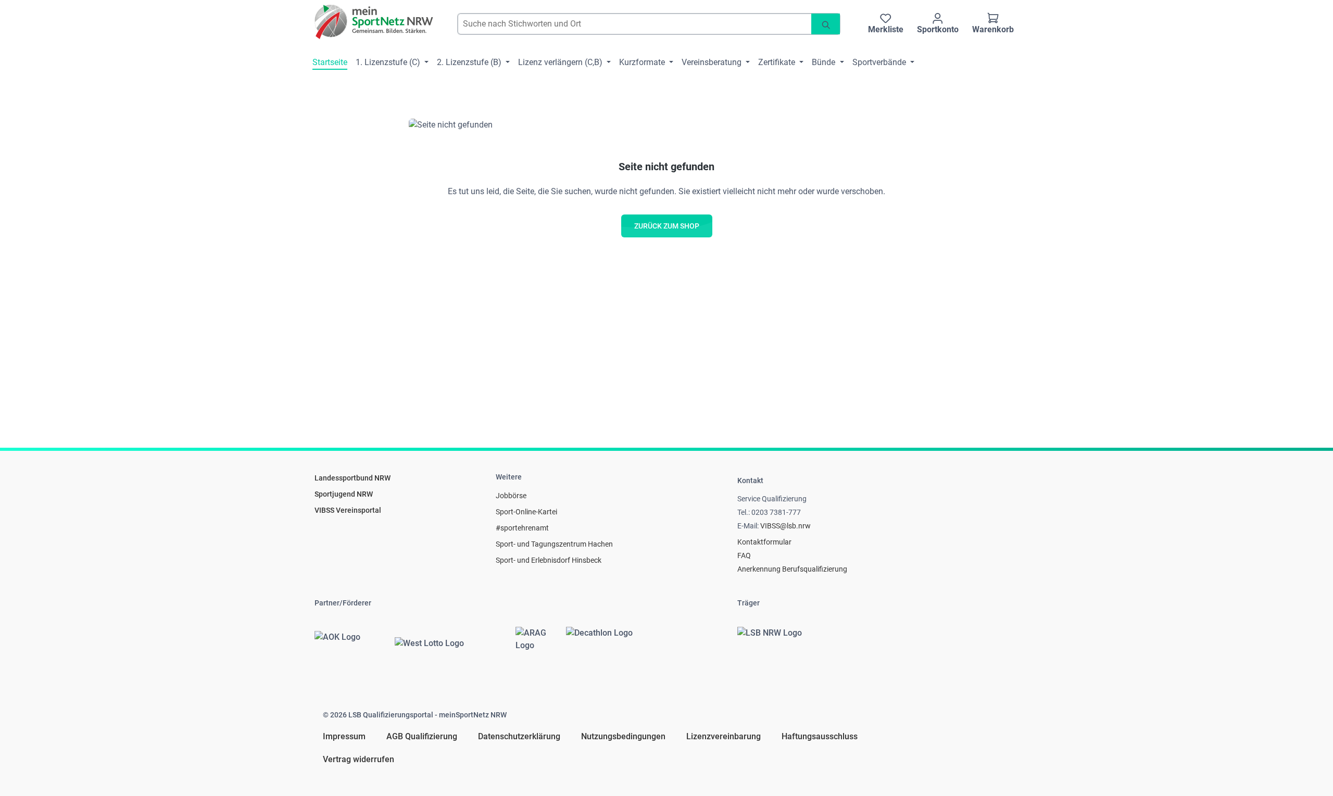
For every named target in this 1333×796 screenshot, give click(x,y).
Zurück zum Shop (666, 226)
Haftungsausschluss (820, 736)
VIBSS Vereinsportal (348, 510)
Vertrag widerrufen (358, 759)
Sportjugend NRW (344, 494)
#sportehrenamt (522, 528)
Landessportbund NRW (353, 478)
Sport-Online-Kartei (526, 512)
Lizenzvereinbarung (723, 736)
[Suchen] (825, 24)
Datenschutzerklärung (519, 736)
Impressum (344, 736)
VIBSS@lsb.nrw (785, 526)
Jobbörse (511, 495)
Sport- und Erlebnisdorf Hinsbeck (548, 560)
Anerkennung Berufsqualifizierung (792, 569)
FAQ (744, 555)
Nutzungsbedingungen (623, 736)
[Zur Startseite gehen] (374, 22)
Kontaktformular (764, 542)
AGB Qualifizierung (421, 736)
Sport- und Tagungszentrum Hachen (554, 544)
